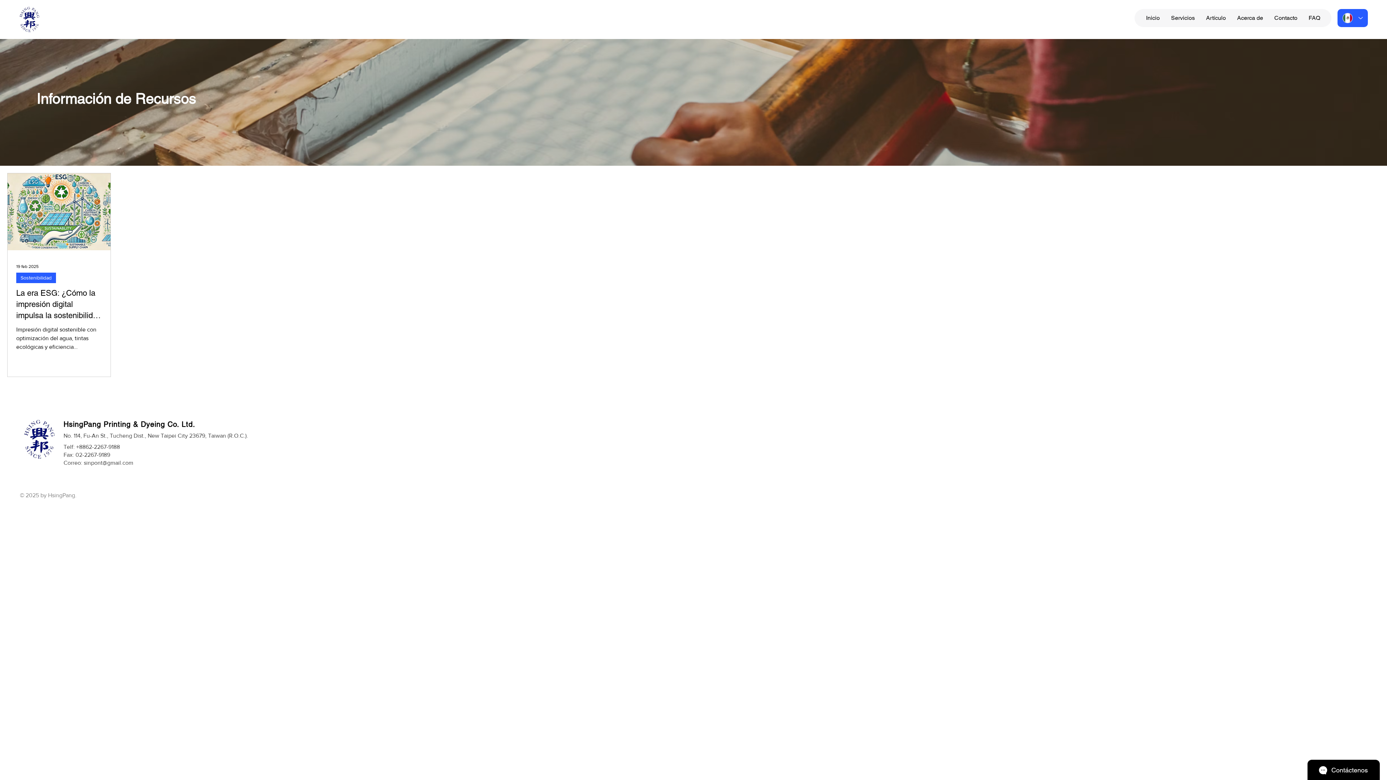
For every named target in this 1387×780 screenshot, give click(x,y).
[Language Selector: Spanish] (1353, 18)
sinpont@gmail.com (108, 463)
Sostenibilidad (36, 278)
